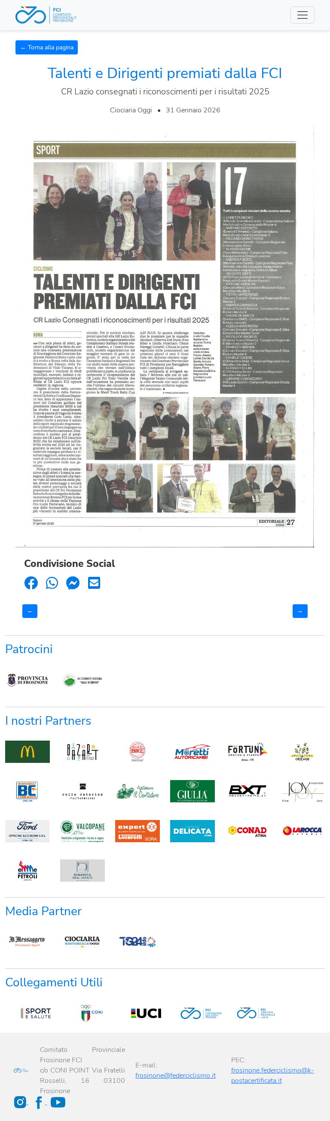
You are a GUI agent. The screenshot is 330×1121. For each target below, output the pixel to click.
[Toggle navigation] (302, 15)
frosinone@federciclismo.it (175, 1075)
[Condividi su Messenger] (73, 583)
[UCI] (137, 1013)
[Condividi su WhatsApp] (52, 583)
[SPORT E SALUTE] (27, 1013)
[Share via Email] (94, 583)
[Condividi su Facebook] (31, 583)
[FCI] (192, 1013)
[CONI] (82, 1013)
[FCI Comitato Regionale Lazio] (247, 1013)
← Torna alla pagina (46, 47)
